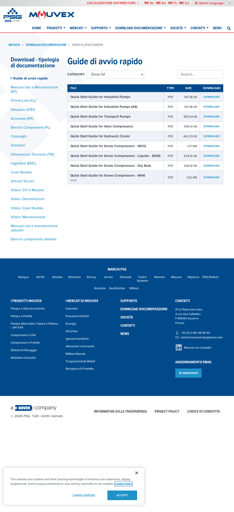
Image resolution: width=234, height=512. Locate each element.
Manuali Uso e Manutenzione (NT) (34, 89)
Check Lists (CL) (23, 100)
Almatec (57, 277)
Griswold (125, 277)
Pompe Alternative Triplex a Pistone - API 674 (34, 325)
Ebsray (91, 277)
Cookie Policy (123, 484)
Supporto (99, 28)
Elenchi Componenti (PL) (30, 127)
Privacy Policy (167, 411)
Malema (159, 277)
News (217, 28)
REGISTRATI (190, 373)
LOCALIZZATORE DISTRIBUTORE (111, 3)
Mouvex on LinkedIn (197, 347)
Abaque (23, 277)
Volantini (18, 145)
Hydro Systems (142, 279)
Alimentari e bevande (80, 346)
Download (212, 97)
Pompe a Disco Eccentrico (28, 308)
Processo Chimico (77, 316)
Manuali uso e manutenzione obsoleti (34, 228)
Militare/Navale (75, 354)
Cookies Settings (84, 495)
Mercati (76, 28)
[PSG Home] (14, 15)
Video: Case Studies (27, 207)
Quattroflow (117, 288)
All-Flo (40, 277)
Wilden (134, 288)
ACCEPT (122, 495)
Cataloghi (19, 136)
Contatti (198, 28)
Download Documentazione (138, 28)
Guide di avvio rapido (87, 45)
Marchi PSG (117, 269)
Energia (71, 323)
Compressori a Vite (23, 335)
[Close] (137, 473)
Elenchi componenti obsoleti (33, 238)
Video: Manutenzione (28, 216)
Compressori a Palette (25, 342)
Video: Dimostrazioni (27, 198)
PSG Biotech (210, 277)
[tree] (36, 159)
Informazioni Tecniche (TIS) (32, 154)
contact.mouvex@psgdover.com (202, 337)
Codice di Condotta (203, 411)
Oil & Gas (71, 331)
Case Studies (21, 172)
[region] (74, 486)
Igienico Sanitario (77, 339)
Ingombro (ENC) (23, 163)
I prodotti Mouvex (26, 300)
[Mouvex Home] (51, 15)
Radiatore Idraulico (23, 357)
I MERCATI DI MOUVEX (82, 300)
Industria (72, 308)
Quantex (100, 288)
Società (176, 28)
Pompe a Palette (21, 316)
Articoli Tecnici (22, 180)
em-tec (108, 277)
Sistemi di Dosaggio (24, 350)
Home (36, 28)
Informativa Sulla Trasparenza (120, 411)
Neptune (193, 277)
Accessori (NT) (22, 118)
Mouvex (14, 45)
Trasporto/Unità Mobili (80, 361)
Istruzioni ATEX (23, 109)
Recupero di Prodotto (80, 368)
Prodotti (54, 28)
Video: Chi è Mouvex (27, 189)
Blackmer (74, 277)
